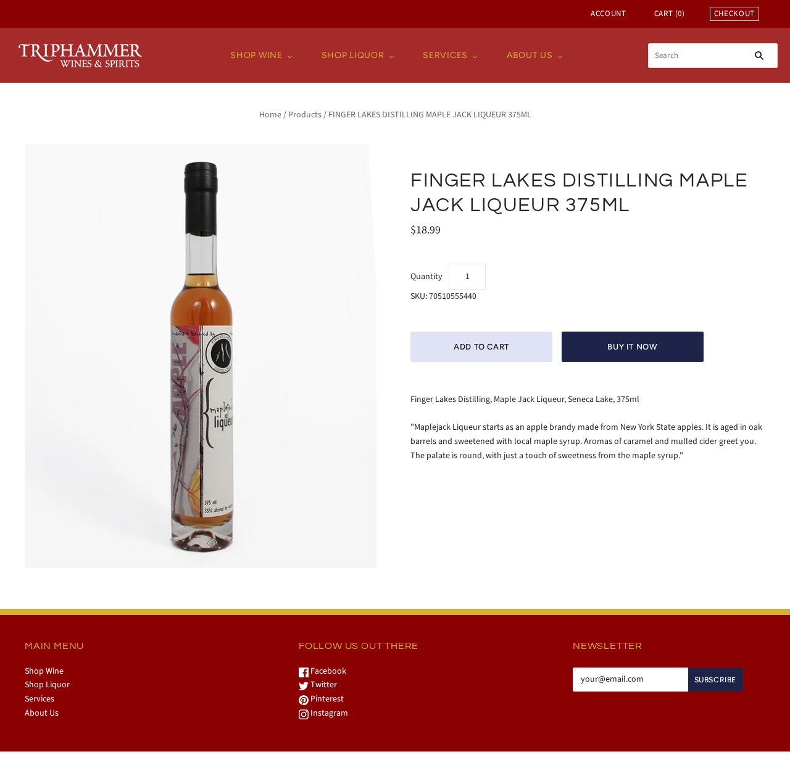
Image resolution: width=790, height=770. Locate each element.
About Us (530, 55)
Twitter (323, 685)
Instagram (328, 713)
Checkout (734, 13)
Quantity (426, 276)
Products (305, 115)
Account (608, 13)
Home (270, 115)
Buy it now (632, 346)
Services (445, 55)
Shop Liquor (353, 55)
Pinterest (326, 699)
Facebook (327, 671)
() (669, 13)
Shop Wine (256, 55)
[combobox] (713, 55)
